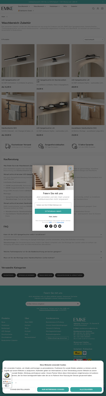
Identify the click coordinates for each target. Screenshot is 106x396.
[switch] (7, 385)
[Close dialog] (70, 168)
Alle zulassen (86, 389)
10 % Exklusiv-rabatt (53, 211)
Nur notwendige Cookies (53, 389)
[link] (46, 226)
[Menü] (10, 373)
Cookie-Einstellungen (20, 389)
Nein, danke (53, 216)
